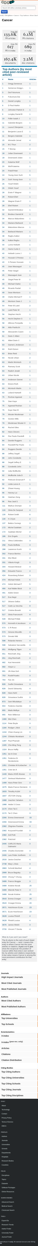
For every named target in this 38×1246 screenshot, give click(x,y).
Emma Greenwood (16, 818)
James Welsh (13, 925)
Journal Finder (7, 1237)
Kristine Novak (14, 886)
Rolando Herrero (15, 641)
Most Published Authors (13, 1006)
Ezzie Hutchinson (15, 912)
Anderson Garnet (15, 380)
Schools (4, 1148)
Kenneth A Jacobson (17, 623)
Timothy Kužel (14, 791)
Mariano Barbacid (15, 223)
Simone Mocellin (15, 632)
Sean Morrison (14, 293)
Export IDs (5, 1220)
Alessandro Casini (15, 332)
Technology (6, 1109)
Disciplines (9, 15)
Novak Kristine (14, 894)
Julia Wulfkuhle (14, 471)
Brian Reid (12, 354)
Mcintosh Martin (14, 388)
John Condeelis (14, 458)
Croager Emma (14, 903)
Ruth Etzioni (13, 349)
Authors (4, 1136)
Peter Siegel (13, 271)
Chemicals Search (8, 1210)
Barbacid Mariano (15, 232)
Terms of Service (7, 1122)
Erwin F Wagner (14, 192)
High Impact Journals (12, 977)
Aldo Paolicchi (14, 327)
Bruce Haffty (13, 749)
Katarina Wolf (13, 162)
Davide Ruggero (15, 441)
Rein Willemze (14, 715)
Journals (5, 1140)
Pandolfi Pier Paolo (16, 445)
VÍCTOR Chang (14, 796)
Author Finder (6, 1229)
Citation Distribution (11, 1060)
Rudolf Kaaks (13, 676)
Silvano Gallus (14, 602)
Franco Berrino (14, 554)
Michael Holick (14, 580)
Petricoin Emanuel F (16, 480)
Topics (4, 1179)
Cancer (16, 15)
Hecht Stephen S (15, 319)
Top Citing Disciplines (12, 1095)
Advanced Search (8, 1202)
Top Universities (9, 1018)
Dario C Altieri (13, 336)
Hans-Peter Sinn (15, 783)
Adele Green (13, 593)
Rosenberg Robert (16, 575)
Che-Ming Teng (14, 745)
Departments (6, 1153)
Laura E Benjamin (15, 127)
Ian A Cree (12, 754)
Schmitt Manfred (15, 868)
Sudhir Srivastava (15, 684)
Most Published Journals (13, 989)
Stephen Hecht (14, 314)
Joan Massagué (15, 266)
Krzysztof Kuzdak (15, 831)
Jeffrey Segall (13, 454)
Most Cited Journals (11, 983)
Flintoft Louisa (14, 920)
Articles (5, 1048)
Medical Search (7, 1206)
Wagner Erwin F (14, 201)
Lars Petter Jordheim (17, 855)
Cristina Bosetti (14, 610)
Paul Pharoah (14, 741)
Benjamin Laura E (15, 132)
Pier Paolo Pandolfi (16, 436)
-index (5, 1036)
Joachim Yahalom (15, 800)
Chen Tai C (12, 809)
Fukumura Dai (14, 97)
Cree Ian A (12, 770)
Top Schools (7, 1024)
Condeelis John (14, 467)
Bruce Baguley (14, 873)
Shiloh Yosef (13, 188)
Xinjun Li (11, 667)
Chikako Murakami (16, 736)
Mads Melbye (13, 710)
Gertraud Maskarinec (17, 778)
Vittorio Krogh (13, 562)
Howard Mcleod (14, 567)
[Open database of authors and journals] (8, 1)
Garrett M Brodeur (15, 210)
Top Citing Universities (12, 1077)
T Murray (12, 149)
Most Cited (34, 15)
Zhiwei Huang (14, 488)
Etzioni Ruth (13, 384)
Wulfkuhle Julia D (15, 475)
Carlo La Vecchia (15, 606)
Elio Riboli (12, 558)
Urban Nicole (13, 375)
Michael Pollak (14, 619)
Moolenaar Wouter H (16, 423)
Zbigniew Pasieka (15, 826)
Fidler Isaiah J (14, 119)
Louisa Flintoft (14, 916)
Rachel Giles (13, 427)
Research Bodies (8, 1161)
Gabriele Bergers (15, 123)
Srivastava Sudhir (15, 697)
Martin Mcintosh (14, 362)
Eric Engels (13, 536)
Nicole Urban (13, 358)
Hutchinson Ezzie (15, 907)
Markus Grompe (15, 506)
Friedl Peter (13, 171)
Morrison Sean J (15, 301)
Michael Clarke (14, 284)
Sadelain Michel (14, 532)
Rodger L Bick (14, 728)
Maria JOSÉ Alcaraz (16, 774)
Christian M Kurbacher (17, 765)
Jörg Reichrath (14, 658)
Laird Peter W (13, 310)
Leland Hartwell (14, 393)
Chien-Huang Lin (15, 732)
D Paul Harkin (14, 105)
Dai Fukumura (14, 92)
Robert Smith (13, 514)
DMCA (4, 1126)
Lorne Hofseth (14, 245)
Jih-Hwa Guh (13, 671)
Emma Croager (14, 899)
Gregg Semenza (15, 84)
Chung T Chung (15, 877)
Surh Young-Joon (15, 179)
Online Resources (8, 1191)
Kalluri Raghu (13, 240)
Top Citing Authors (10, 1072)
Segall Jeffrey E (14, 462)
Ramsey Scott (14, 367)
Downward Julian (15, 158)
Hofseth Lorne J (14, 253)
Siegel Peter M (14, 279)
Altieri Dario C (13, 340)
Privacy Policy (6, 1118)
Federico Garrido (15, 706)
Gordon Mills (13, 419)
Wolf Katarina (13, 166)
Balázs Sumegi (14, 523)
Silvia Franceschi (15, 615)
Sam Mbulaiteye (15, 702)
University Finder (7, 1233)
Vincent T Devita (15, 929)
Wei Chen (12, 719)
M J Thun (12, 145)
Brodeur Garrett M (15, 214)
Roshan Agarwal (15, 397)
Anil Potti (11, 835)
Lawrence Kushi (15, 549)
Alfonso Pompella (15, 323)
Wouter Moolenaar (16, 414)
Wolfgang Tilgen (15, 649)
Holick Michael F (15, 584)
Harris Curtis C (14, 249)
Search (4, 12)
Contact (4, 1114)
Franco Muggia (14, 881)
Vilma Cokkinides (15, 541)
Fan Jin (11, 680)
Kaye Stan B (13, 410)
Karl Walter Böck (15, 588)
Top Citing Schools (10, 1083)
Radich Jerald (14, 371)
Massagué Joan (15, 275)
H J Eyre (11, 519)
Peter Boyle (13, 723)
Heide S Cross (14, 804)
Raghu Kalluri (13, 236)
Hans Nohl (12, 693)
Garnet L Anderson (16, 345)
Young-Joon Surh (15, 175)
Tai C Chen (12, 813)
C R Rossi (12, 628)
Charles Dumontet (15, 851)
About (4, 1105)
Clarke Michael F (15, 297)
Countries (5, 1165)
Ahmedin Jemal (14, 140)
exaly (2, 15)
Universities (6, 1144)
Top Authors (24, 15)
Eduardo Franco (15, 571)
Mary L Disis (13, 864)
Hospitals (5, 1157)
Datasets (5, 1183)
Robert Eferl (13, 197)
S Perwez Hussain (16, 262)
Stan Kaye (12, 401)
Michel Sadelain (14, 527)
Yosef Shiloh (13, 184)
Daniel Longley (14, 101)
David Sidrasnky (15, 689)
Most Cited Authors (11, 1000)
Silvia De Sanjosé (15, 510)
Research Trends (8, 1225)
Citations (5, 1054)
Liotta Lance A (14, 484)
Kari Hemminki (14, 662)
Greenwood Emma (16, 822)
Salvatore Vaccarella (16, 645)
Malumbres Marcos (16, 227)
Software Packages (8, 1187)
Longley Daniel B (15, 114)
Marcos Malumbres (16, 219)
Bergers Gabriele (15, 136)
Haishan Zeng (14, 497)
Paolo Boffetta (14, 545)
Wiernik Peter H (14, 890)
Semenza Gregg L (15, 88)
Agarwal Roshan (15, 406)
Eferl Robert (13, 206)
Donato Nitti (13, 636)
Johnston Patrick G (16, 110)
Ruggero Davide (15, 449)
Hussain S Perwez (16, 258)
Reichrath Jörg (14, 654)
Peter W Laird (13, 306)
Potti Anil (11, 839)
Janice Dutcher (14, 860)
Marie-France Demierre (17, 787)
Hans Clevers (13, 432)
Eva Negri (12, 597)
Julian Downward (15, 153)
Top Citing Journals (11, 1089)
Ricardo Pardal (14, 288)
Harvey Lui (12, 493)
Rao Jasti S (13, 501)
